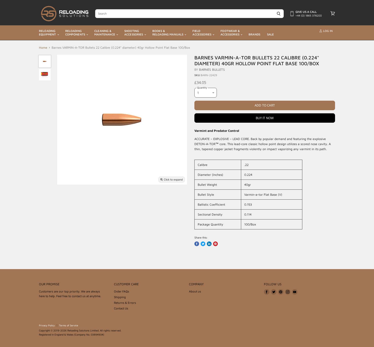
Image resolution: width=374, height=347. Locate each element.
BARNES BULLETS (212, 69)
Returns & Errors (125, 302)
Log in (327, 31)
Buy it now (265, 118)
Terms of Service (68, 325)
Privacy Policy (47, 325)
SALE (270, 34)
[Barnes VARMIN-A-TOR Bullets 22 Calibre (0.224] (45, 61)
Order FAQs (121, 291)
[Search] (278, 13)
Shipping (120, 297)
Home (43, 47)
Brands (254, 34)
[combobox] (184, 13)
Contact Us (121, 308)
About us (195, 291)
